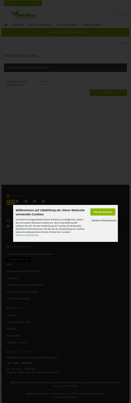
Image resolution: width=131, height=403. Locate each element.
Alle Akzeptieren (102, 212)
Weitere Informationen (104, 220)
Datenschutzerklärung (27, 235)
